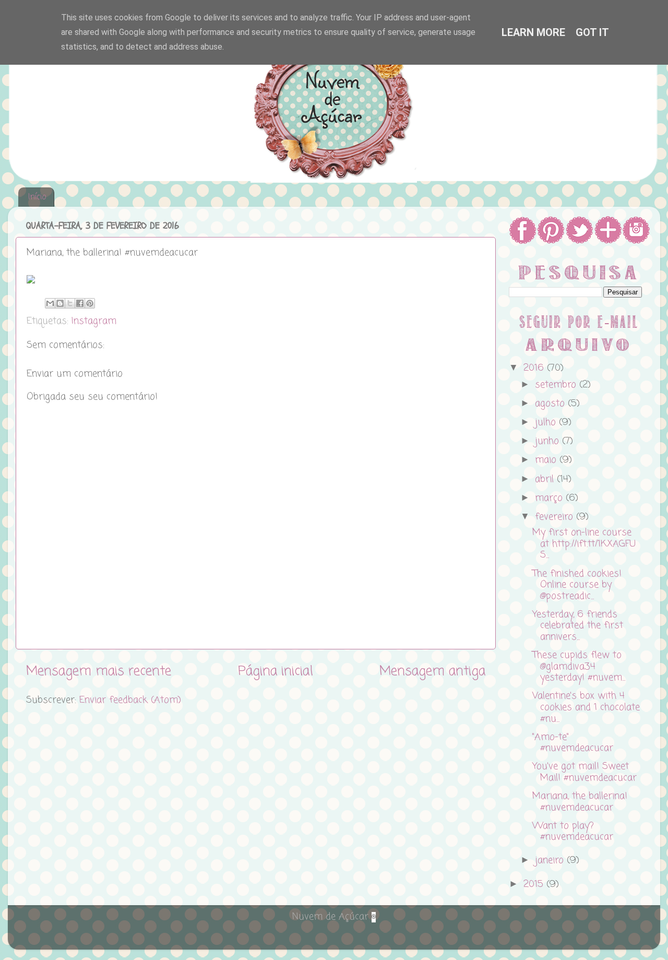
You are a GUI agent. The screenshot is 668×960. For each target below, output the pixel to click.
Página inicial (275, 671)
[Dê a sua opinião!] (60, 303)
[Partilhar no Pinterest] (90, 303)
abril (546, 479)
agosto (551, 403)
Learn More (533, 32)
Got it (592, 32)
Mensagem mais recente (98, 671)
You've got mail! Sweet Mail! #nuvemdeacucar (584, 772)
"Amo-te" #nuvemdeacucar (572, 743)
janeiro (551, 860)
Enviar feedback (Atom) (130, 700)
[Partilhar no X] (70, 303)
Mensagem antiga (432, 671)
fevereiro (555, 516)
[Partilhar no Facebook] (80, 303)
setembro (557, 384)
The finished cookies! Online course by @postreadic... (577, 584)
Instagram (93, 321)
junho (548, 441)
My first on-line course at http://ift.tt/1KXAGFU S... (584, 543)
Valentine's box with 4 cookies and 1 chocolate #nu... (586, 707)
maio (547, 460)
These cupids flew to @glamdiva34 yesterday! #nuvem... (578, 666)
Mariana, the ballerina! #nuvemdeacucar (579, 802)
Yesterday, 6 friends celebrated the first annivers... (577, 625)
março (550, 498)
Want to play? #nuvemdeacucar (572, 832)
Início (37, 197)
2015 (534, 884)
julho (547, 422)
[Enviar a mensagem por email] (50, 303)
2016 (535, 368)
